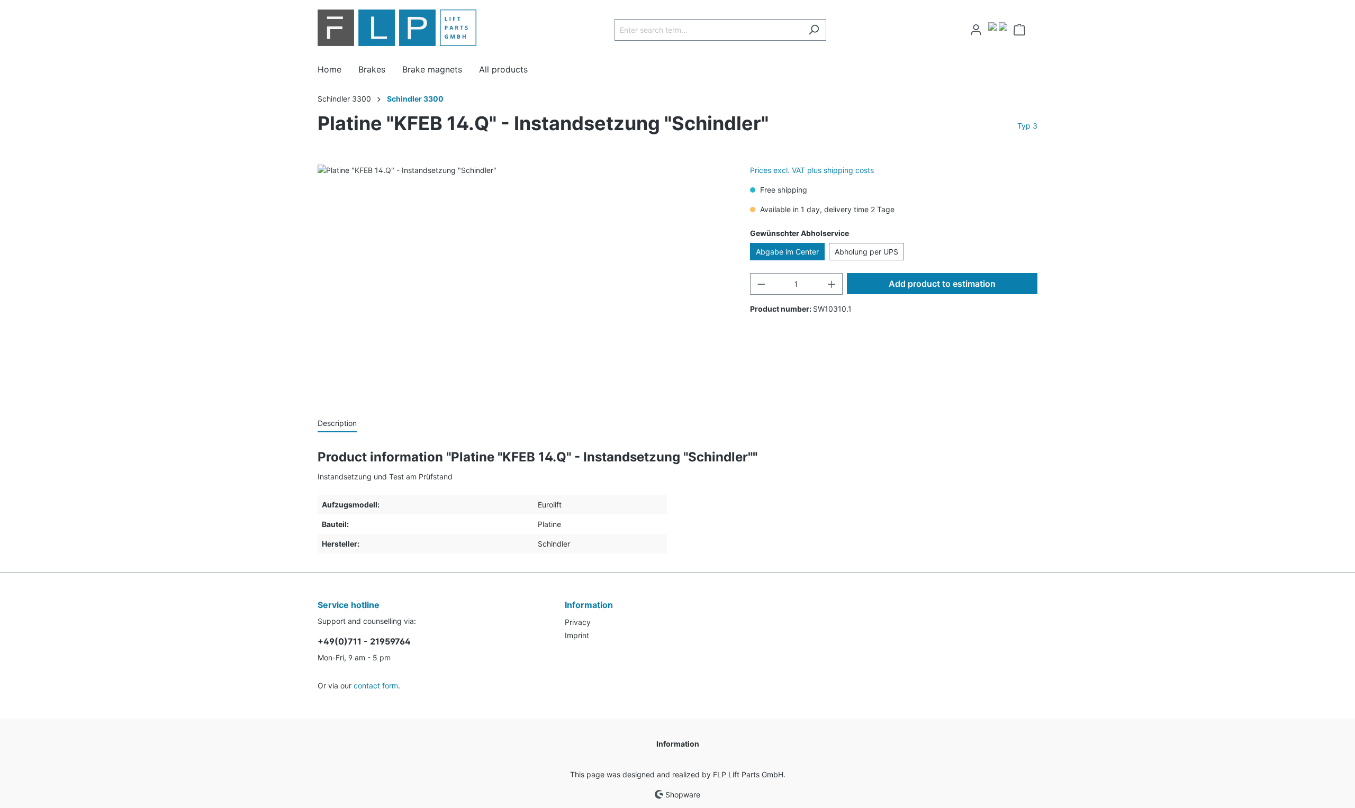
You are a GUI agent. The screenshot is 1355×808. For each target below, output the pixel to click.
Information (677, 743)
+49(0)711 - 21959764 (364, 641)
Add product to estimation (942, 283)
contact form (376, 685)
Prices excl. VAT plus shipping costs (812, 170)
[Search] (813, 30)
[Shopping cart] (1022, 30)
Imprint (577, 635)
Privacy (578, 622)
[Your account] (976, 30)
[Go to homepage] (397, 28)
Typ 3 (1027, 125)
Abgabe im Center (787, 251)
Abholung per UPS (866, 251)
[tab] (337, 422)
